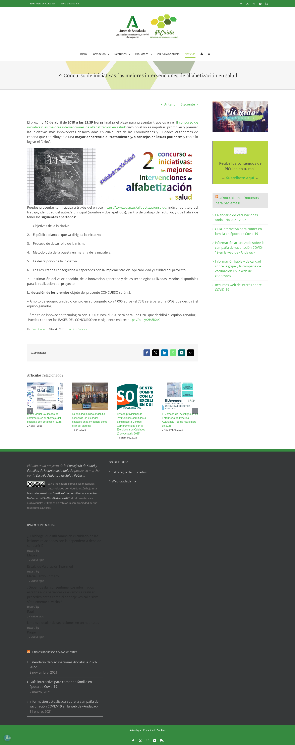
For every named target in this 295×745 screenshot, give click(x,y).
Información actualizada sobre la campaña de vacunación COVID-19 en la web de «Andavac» (239, 248)
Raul (30, 611)
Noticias (82, 329)
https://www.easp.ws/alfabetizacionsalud (135, 207)
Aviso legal (135, 730)
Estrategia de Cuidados (129, 472)
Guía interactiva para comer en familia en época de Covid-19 (61, 684)
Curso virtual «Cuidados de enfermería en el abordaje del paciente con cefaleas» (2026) (44, 417)
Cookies (161, 730)
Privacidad (149, 730)
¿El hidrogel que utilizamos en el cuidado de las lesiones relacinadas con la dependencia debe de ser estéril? (64, 541)
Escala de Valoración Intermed (50, 566)
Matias (32, 555)
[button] (209, 54)
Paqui (31, 632)
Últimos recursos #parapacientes (54, 652)
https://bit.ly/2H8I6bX (143, 320)
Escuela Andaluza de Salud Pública (60, 475)
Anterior (170, 104)
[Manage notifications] (7, 738)
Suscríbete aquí (240, 177)
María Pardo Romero (43, 576)
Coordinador (39, 329)
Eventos (72, 329)
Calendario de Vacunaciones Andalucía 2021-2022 (63, 664)
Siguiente (188, 104)
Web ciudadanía (124, 481)
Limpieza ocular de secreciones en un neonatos (63, 622)
